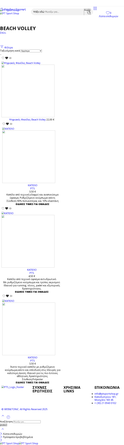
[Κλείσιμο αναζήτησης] (2, 431)
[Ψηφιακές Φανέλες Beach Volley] (32, 90)
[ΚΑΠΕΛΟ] (32, 155)
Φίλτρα (8, 47)
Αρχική (4, 21)
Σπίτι (3, 32)
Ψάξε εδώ (39, 11)
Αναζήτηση (6, 421)
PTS (32, 188)
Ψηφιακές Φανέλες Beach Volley (27, 119)
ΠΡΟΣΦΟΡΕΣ (98, 21)
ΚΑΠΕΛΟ (32, 185)
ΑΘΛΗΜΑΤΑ (20, 21)
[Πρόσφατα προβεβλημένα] (8, 418)
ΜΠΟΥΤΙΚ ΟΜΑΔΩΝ (75, 21)
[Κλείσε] (1, 434)
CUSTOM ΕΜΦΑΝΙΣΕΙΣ (45, 21)
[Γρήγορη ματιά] (10, 60)
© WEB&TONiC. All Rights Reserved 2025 (24, 409)
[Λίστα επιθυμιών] (5, 60)
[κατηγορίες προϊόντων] (95, 9)
